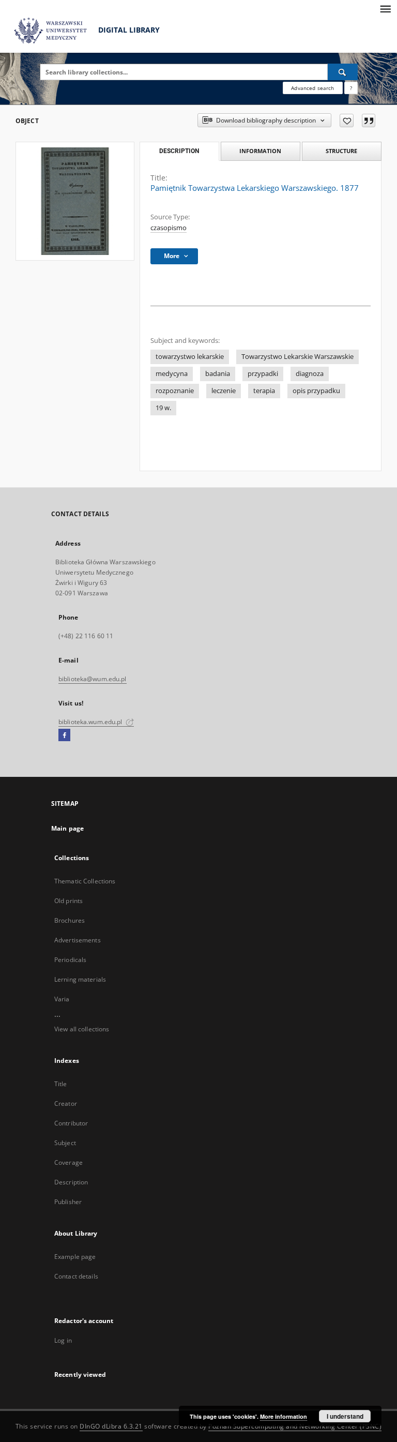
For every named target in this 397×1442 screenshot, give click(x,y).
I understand (345, 1416)
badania (217, 373)
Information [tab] (260, 151)
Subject (65, 1142)
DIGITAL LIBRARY (128, 30)
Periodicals (70, 959)
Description (71, 1182)
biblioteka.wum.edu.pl (91, 721)
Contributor (71, 1123)
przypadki (263, 373)
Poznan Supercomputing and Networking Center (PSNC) (294, 1426)
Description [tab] (179, 151)
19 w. (163, 407)
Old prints (68, 900)
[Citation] (368, 120)
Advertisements (77, 940)
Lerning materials (80, 979)
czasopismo (168, 227)
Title (60, 1083)
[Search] (343, 72)
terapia (264, 390)
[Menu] (385, 8)
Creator (65, 1103)
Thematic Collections (84, 881)
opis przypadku (316, 390)
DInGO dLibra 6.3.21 (111, 1426)
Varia (62, 999)
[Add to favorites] (347, 120)
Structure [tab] (341, 151)
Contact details (76, 1276)
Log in (63, 1340)
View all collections (81, 1029)
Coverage (68, 1162)
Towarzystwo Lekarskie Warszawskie (297, 356)
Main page (67, 828)
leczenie (223, 390)
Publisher (68, 1201)
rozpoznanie (175, 390)
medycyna (172, 373)
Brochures (69, 920)
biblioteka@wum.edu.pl (92, 678)
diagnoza (310, 373)
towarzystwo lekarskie (190, 356)
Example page (75, 1256)
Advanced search (312, 88)
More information (283, 1416)
